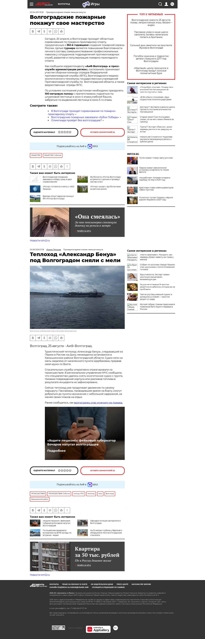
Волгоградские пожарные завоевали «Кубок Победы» (85, 117)
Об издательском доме (102, 584)
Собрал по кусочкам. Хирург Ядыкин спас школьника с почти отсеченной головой (157, 267)
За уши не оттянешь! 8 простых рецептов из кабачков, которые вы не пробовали (157, 286)
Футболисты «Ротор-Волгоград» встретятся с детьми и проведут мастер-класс (105, 179)
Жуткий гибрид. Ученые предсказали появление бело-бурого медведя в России (157, 306)
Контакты (54, 584)
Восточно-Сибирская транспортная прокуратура (53, 331)
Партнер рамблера (75, 628)
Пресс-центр (122, 584)
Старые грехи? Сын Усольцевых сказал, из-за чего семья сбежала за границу (157, 119)
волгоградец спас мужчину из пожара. (98, 402)
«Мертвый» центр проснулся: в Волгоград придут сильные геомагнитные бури (151, 71)
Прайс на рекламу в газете (74, 584)
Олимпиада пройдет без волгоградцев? (76, 120)
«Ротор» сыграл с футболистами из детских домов (105, 187)
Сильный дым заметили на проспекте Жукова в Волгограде (151, 46)
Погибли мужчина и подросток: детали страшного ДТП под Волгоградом (151, 59)
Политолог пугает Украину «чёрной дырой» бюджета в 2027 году (156, 199)
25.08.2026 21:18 (37, 249)
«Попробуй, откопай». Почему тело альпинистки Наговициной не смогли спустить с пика (156, 89)
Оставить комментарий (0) (102, 132)
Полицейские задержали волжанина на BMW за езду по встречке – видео (57, 532)
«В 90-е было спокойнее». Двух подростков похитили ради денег (156, 98)
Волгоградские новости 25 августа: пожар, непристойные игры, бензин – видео (151, 22)
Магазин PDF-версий (141, 584)
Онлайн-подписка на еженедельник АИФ (69, 587)
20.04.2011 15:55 (37, 12)
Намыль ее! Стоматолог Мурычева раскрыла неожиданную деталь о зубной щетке (156, 139)
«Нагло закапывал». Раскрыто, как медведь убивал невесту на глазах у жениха (157, 257)
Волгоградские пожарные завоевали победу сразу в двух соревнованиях (57, 179)
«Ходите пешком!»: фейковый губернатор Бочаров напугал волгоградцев (81, 442)
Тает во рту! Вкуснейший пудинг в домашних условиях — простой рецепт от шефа (156, 296)
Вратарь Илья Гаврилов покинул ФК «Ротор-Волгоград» (58, 197)
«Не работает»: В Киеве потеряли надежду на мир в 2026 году (154, 179)
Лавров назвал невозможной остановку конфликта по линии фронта (154, 170)
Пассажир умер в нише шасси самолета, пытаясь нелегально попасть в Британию (151, 34)
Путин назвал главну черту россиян (156, 158)
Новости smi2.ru (40, 240)
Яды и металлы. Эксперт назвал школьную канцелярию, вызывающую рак (155, 276)
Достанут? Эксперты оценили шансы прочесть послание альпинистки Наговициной (157, 109)
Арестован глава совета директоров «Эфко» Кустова (156, 189)
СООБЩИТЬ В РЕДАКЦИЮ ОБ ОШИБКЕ (108, 587)
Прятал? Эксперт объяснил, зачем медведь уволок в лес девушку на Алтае (156, 129)
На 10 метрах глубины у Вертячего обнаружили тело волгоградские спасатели (106, 532)
